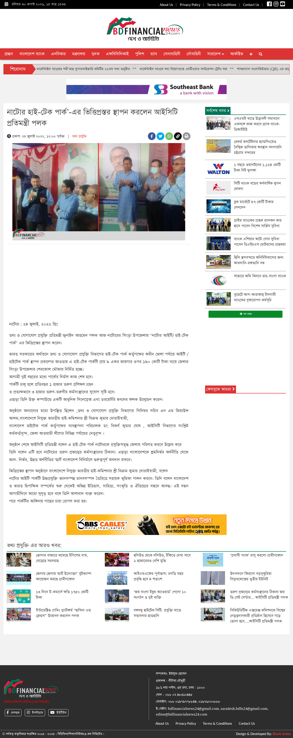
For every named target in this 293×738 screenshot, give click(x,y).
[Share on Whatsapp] (169, 136)
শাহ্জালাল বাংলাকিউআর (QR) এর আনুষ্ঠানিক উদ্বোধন (252, 69)
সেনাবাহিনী (171, 54)
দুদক (96, 54)
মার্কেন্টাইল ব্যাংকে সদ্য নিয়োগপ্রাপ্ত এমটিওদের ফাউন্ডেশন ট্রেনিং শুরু (163, 69)
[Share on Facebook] (152, 136)
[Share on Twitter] (160, 136)
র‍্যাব (153, 54)
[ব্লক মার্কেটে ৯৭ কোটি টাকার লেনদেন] (218, 206)
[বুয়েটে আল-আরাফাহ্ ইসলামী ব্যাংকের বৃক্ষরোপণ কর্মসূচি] (218, 298)
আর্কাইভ (236, 54)
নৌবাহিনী (194, 54)
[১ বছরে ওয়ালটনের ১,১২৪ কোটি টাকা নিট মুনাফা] (218, 169)
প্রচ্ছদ (8, 54)
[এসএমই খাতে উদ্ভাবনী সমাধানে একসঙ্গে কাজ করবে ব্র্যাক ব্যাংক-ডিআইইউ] (218, 122)
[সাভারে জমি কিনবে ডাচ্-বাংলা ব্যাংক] (218, 280)
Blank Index (282, 734)
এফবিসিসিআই (117, 54)
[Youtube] (282, 5)
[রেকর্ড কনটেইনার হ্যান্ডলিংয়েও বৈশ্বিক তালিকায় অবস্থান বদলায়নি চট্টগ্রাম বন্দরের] (218, 146)
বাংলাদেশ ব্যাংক (32, 54)
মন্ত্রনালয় (78, 54)
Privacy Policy (190, 5)
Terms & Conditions (221, 5)
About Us (166, 5)
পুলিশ (139, 54)
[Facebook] (269, 5)
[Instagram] (275, 5)
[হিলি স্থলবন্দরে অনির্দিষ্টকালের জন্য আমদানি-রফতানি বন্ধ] (218, 261)
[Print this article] (186, 136)
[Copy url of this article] (178, 136)
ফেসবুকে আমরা (219, 389)
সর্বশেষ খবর (216, 111)
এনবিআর (58, 54)
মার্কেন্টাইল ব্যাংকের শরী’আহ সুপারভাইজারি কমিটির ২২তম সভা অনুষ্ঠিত (63, 69)
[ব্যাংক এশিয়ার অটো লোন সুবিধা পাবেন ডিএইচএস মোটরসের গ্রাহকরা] (218, 243)
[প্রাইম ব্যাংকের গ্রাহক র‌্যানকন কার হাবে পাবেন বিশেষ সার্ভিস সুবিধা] (218, 224)
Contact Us (251, 5)
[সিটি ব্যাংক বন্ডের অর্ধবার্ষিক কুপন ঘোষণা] (218, 187)
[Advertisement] (99, 282)
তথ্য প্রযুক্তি (79, 136)
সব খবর (247, 314)
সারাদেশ (214, 54)
